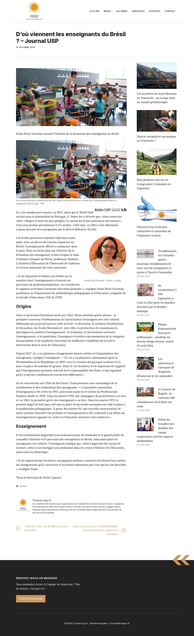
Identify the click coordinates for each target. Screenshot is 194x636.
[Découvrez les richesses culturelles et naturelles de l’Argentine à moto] (157, 220)
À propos (154, 11)
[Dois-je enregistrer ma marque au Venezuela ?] (157, 129)
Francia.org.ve (80, 623)
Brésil (107, 11)
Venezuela (138, 11)
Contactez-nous (31, 598)
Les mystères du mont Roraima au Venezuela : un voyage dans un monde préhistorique (157, 98)
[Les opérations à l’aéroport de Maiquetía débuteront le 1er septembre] (145, 367)
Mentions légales (99, 623)
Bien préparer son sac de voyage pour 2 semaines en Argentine (154, 184)
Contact (170, 11)
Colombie (121, 11)
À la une (94, 11)
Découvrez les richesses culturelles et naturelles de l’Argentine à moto (154, 231)
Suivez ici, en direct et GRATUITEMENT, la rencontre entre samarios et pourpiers (95, 530)
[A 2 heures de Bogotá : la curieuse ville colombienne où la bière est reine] (145, 394)
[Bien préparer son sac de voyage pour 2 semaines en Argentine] (157, 173)
